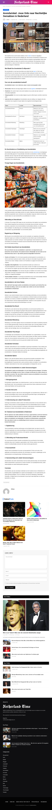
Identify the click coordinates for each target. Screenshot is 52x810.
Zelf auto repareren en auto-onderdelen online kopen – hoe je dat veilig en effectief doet (30, 729)
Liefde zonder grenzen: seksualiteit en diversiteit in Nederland (37, 519)
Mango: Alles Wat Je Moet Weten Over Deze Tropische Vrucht (13, 543)
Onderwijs (5, 781)
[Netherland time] (26, 2)
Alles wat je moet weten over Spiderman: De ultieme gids (25, 654)
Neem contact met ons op (23, 801)
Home (4, 6)
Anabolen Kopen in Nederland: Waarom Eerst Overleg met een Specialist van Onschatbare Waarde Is (13, 520)
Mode (4, 777)
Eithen (8, 19)
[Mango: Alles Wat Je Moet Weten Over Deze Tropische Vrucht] (14, 533)
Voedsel (4, 792)
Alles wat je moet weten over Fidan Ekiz (21, 689)
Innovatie (5, 772)
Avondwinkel (6, 482)
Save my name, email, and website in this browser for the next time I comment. (23, 583)
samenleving (36, 152)
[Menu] (4, 2)
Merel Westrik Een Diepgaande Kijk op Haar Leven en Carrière (26, 682)
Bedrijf (4, 759)
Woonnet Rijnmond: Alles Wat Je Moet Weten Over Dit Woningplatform (28, 640)
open (34, 71)
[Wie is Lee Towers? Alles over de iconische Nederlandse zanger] (26, 615)
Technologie (5, 787)
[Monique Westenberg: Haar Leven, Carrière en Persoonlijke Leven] (6, 676)
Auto (4, 757)
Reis (4, 783)
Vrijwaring (44, 801)
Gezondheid (6, 9)
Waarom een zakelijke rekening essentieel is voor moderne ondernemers (29, 735)
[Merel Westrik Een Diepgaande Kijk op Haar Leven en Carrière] (6, 683)
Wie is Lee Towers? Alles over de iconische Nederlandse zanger (22, 633)
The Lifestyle (6, 790)
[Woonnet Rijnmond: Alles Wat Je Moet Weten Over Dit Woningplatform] (6, 642)
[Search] (48, 2)
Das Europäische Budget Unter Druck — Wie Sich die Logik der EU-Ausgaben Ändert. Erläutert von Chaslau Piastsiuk (30, 744)
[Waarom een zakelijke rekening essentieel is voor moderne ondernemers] (6, 737)
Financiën (5, 766)
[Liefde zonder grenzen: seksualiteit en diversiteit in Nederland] (38, 509)
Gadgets (5, 768)
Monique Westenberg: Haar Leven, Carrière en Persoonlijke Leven (27, 674)
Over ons (12, 801)
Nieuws (4, 779)
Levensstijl (5, 774)
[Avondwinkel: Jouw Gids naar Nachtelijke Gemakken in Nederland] (26, 38)
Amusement (5, 755)
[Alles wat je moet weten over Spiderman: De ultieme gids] (6, 656)
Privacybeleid (35, 801)
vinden (29, 55)
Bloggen (4, 761)
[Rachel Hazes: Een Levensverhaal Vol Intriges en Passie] (6, 649)
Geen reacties (22, 19)
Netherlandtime (33, 805)
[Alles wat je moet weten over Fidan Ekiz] (6, 691)
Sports (4, 785)
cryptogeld (5, 763)
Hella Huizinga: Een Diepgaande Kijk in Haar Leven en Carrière (27, 667)
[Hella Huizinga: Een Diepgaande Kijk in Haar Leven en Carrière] (6, 669)
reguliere (33, 88)
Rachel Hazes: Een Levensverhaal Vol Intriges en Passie (25, 647)
